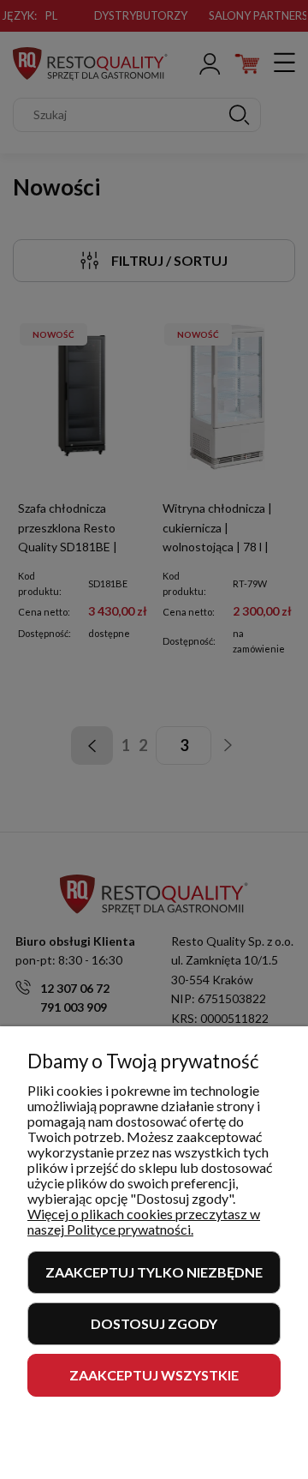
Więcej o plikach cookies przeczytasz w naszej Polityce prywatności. (143, 1221)
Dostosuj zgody (154, 1323)
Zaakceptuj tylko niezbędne (154, 1272)
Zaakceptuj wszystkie (154, 1375)
